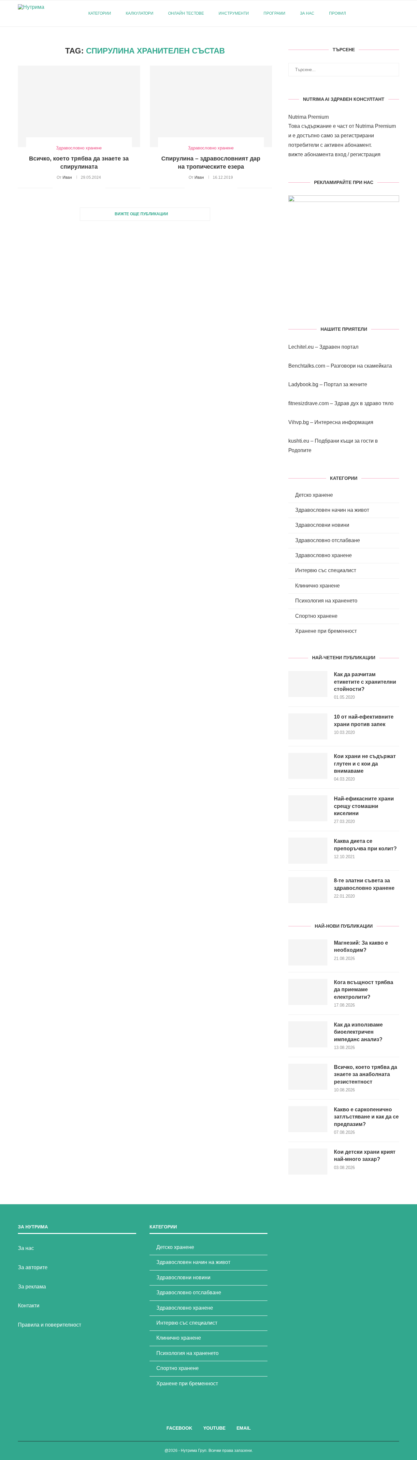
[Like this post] (58, 187)
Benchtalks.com (306, 366)
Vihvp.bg (298, 422)
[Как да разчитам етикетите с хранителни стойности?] (307, 684)
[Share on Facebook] (66, 187)
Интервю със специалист (325, 570)
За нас (307, 13)
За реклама (32, 1286)
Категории (99, 13)
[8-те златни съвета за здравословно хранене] (307, 890)
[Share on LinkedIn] (86, 187)
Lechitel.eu (301, 347)
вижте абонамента (311, 154)
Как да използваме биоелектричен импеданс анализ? (358, 1032)
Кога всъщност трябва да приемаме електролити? (363, 990)
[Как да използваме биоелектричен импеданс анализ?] (307, 1034)
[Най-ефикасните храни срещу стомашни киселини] (307, 808)
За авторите (33, 1267)
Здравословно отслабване (327, 540)
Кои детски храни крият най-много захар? (364, 1155)
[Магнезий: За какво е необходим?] (307, 952)
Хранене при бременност (326, 631)
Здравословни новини (322, 525)
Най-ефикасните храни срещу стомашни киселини (364, 806)
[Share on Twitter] (73, 187)
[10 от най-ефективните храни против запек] (307, 726)
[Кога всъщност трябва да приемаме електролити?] (307, 992)
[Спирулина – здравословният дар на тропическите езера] (211, 106)
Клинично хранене (317, 585)
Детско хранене (314, 495)
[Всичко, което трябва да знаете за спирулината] (79, 106)
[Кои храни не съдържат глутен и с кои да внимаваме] (307, 766)
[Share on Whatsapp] (93, 187)
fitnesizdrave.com (308, 403)
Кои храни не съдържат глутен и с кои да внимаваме (365, 763)
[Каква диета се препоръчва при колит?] (307, 851)
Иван (67, 177)
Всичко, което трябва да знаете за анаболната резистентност (365, 1074)
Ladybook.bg (303, 384)
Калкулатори (139, 13)
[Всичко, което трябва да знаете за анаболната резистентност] (307, 1077)
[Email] (386, 13)
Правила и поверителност (49, 1325)
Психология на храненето (326, 600)
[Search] (396, 13)
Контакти (28, 1305)
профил (337, 13)
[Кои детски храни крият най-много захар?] (307, 1161)
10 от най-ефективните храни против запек (364, 720)
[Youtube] (379, 13)
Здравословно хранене (323, 555)
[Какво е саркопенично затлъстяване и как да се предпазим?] (307, 1119)
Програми (274, 13)
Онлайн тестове (186, 13)
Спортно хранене (316, 616)
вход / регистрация (358, 154)
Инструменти (234, 13)
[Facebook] (372, 13)
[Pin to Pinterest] (79, 187)
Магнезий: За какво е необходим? (361, 946)
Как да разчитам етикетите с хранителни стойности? (365, 682)
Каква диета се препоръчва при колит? (365, 844)
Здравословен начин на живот (332, 510)
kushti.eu (298, 441)
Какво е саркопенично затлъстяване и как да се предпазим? (366, 1117)
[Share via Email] (100, 187)
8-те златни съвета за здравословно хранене (364, 884)
